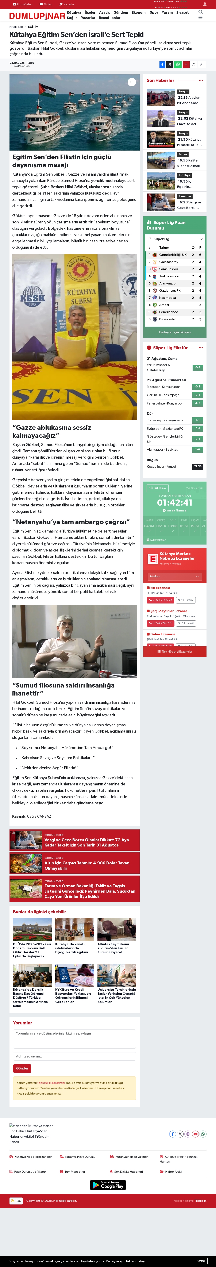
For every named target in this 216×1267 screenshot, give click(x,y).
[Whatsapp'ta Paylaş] (178, 64)
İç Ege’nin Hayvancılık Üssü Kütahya (190, 185)
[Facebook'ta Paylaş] (162, 64)
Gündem (120, 12)
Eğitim (33, 26)
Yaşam (167, 12)
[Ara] (201, 12)
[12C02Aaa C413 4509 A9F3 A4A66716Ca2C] (74, 641)
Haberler (16, 26)
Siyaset (182, 12)
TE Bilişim (200, 1200)
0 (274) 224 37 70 (162, 623)
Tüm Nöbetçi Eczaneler (176, 651)
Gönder (22, 1068)
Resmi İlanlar (109, 18)
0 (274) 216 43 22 (162, 600)
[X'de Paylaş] (169, 64)
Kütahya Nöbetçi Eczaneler (33, 1156)
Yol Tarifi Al (187, 600)
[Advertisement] (108, 1237)
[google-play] (108, 1185)
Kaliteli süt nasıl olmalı (188, 163)
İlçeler (90, 12)
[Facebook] (172, 1134)
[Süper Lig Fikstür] (201, 348)
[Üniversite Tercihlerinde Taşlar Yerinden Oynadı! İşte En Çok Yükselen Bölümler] (116, 975)
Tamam (201, 1261)
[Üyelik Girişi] (203, 4)
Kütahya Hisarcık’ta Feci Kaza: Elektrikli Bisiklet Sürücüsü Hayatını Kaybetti (189, 143)
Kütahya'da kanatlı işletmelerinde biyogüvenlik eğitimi (71, 948)
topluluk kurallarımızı (51, 1082)
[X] (180, 1134)
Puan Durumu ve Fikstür (30, 1171)
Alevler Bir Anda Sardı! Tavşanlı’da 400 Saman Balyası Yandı (189, 101)
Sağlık (72, 18)
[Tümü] (201, 80)
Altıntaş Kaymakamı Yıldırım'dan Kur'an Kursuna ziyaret (113, 948)
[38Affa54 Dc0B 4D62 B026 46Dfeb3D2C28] (74, 337)
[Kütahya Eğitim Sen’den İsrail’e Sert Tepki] (74, 112)
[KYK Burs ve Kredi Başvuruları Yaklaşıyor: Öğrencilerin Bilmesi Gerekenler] (74, 975)
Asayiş (104, 12)
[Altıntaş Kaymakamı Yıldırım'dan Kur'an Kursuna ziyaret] (116, 929)
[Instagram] (187, 1134)
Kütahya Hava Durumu (80, 1156)
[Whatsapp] (203, 1134)
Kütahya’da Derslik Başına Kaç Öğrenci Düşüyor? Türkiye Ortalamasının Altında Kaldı (30, 998)
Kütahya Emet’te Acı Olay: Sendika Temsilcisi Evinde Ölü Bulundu (189, 122)
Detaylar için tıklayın (175, 332)
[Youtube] (195, 1134)
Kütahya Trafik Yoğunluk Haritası (178, 1159)
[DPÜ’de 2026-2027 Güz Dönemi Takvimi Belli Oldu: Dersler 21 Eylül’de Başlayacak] (32, 929)
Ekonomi (139, 12)
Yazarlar (69, 4)
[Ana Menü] (200, 18)
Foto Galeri (24, 4)
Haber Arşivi (173, 1171)
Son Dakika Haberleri (128, 1171)
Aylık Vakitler (158, 540)
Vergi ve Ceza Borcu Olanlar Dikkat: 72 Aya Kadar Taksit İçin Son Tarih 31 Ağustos (190, 205)
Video (48, 4)
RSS (18, 1200)
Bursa (183, 154)
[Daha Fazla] (186, 64)
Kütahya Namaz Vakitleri (132, 1156)
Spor (154, 12)
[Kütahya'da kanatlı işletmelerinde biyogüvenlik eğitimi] (74, 929)
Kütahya (74, 12)
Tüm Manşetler (75, 1171)
